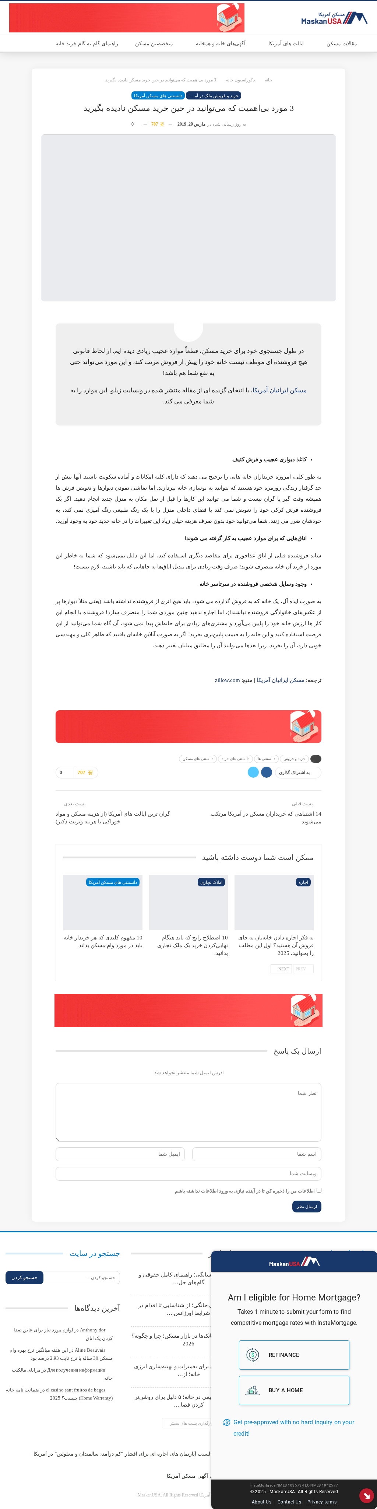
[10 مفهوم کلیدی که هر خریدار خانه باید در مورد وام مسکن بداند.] (102, 902)
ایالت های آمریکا (286, 43)
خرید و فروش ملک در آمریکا (213, 95)
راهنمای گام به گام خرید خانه (87, 43)
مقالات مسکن (342, 43)
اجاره (303, 882)
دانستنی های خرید (235, 759)
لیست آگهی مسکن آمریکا (194, 1476)
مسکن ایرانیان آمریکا (280, 390)
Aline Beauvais (90, 1350)
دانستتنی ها (266, 759)
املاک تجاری (211, 882)
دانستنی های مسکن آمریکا (158, 95)
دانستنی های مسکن (198, 759)
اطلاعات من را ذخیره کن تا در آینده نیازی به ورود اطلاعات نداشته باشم (245, 1191)
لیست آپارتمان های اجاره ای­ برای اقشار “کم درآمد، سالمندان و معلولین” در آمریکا (122, 1454)
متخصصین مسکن (154, 43)
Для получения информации (76, 1370)
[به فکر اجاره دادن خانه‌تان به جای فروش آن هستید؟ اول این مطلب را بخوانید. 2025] (274, 902)
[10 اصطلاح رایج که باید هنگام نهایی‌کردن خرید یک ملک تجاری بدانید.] (188, 902)
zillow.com (227, 680)
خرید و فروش (294, 759)
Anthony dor (92, 1330)
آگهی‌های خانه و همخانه (221, 43)
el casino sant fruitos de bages (75, 1390)
